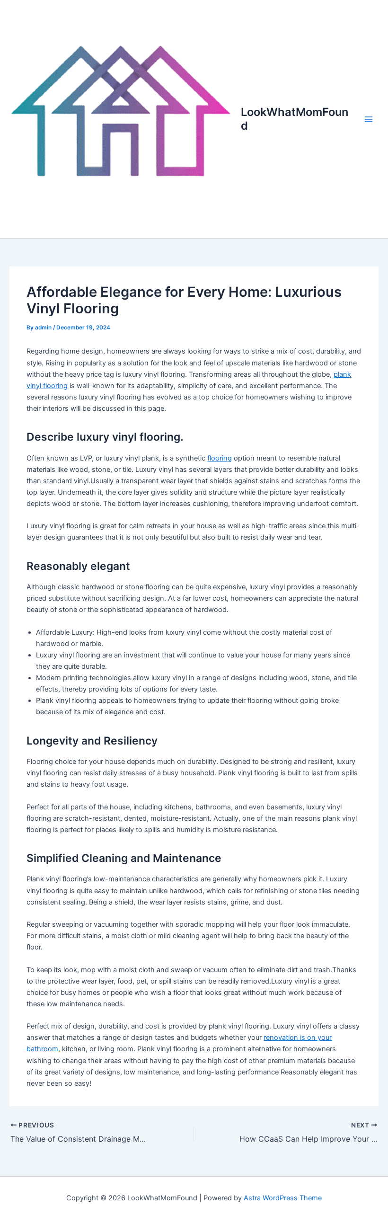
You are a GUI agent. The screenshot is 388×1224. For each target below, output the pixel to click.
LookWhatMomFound (294, 118)
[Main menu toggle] (369, 119)
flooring (219, 458)
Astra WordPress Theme (283, 1198)
